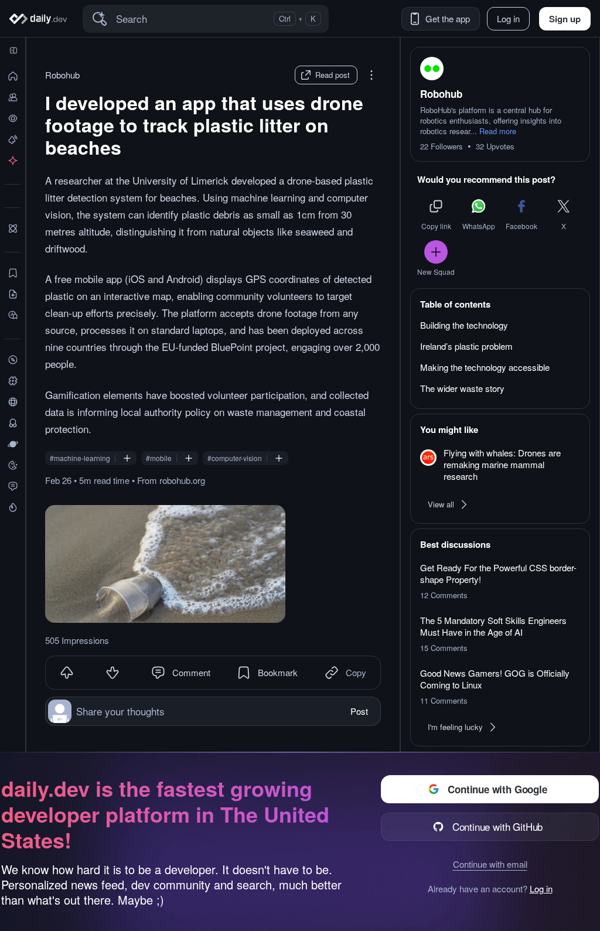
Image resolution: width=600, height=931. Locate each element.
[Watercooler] (12, 465)
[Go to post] (165, 564)
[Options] (371, 75)
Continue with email (490, 864)
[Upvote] (67, 672)
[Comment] (158, 672)
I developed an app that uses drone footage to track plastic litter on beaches (204, 125)
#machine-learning (80, 458)
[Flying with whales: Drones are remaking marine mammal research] (500, 465)
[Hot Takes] (12, 507)
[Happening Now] (12, 139)
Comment (191, 672)
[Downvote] (112, 672)
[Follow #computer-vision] (279, 458)
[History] (12, 118)
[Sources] (12, 401)
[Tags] (12, 380)
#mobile (159, 458)
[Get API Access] (12, 160)
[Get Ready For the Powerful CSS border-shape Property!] (500, 581)
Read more (497, 131)
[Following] (12, 97)
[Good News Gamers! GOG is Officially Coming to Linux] (500, 686)
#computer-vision (234, 458)
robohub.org (182, 480)
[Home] (40, 18)
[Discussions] (12, 486)
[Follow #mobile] (189, 458)
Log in (541, 889)
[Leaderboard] (12, 423)
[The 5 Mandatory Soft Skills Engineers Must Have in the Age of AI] (500, 634)
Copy (356, 672)
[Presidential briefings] (12, 294)
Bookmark (278, 672)
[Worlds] (12, 444)
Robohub (62, 75)
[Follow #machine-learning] (127, 458)
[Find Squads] (12, 228)
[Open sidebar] (13, 50)
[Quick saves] (12, 273)
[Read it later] (12, 315)
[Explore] (12, 359)
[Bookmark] (243, 672)
